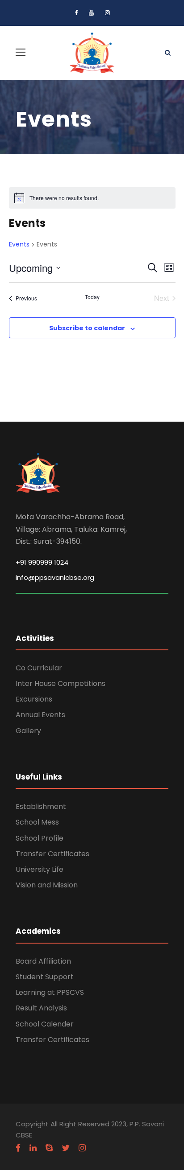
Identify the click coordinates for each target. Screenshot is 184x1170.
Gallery (28, 731)
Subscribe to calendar (87, 328)
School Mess (37, 822)
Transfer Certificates (52, 854)
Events (19, 244)
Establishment (41, 806)
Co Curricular (39, 668)
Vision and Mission (47, 885)
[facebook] (76, 12)
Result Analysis (41, 1008)
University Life (39, 869)
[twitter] (66, 1148)
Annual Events (40, 715)
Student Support (45, 977)
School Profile (39, 838)
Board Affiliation (43, 961)
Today (92, 296)
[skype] (49, 1148)
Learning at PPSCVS (50, 992)
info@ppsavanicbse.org (55, 577)
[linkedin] (33, 1148)
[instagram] (107, 12)
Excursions (34, 699)
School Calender (45, 1024)
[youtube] (91, 12)
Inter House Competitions (60, 683)
